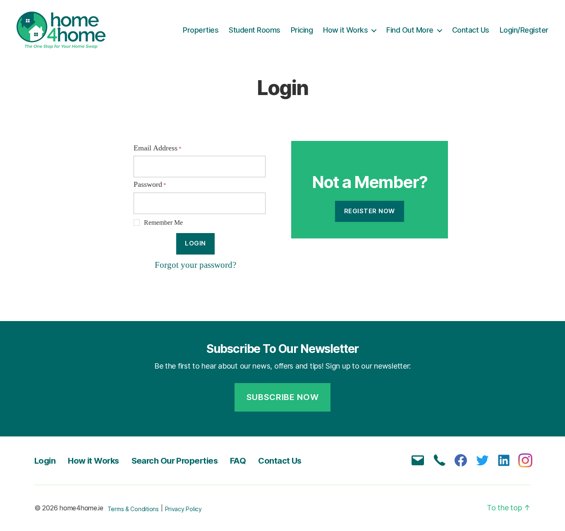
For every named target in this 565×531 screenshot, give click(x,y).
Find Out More (409, 30)
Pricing (302, 30)
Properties (200, 30)
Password (150, 184)
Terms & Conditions (133, 508)
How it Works (345, 30)
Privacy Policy (183, 508)
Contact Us (470, 30)
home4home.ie (81, 508)
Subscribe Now (283, 397)
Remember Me (163, 223)
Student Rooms (254, 30)
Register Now (369, 211)
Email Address (158, 148)
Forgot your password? (195, 265)
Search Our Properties (175, 461)
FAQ (238, 461)
